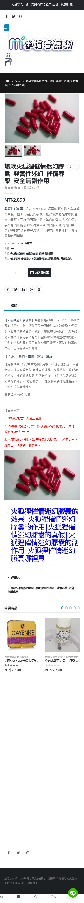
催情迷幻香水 (51, 657)
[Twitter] (14, 16)
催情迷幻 (26, 258)
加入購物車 (42, 272)
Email (39, 289)
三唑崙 (8, 784)
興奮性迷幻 (66, 258)
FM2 (6, 765)
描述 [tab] (14, 305)
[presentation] (9, 118)
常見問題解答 (12, 710)
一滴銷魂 (9, 777)
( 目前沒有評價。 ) (33, 187)
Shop (18, 81)
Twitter (15, 289)
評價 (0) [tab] (15, 577)
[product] (21, 635)
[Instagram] (21, 16)
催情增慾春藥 (10, 657)
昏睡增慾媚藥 (46, 253)
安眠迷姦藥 (32, 253)
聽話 (56, 258)
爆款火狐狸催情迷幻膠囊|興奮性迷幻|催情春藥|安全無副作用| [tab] (41, 590)
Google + (31, 289)
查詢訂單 (9, 716)
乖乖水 (8, 752)
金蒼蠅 (8, 758)
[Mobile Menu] (6, 27)
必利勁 (8, 807)
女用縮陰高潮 (22, 657)
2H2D (7, 814)
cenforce (9, 826)
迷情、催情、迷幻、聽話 (35, 356)
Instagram (28, 853)
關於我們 (9, 703)
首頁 (8, 81)
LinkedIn (23, 289)
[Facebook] (6, 16)
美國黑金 (9, 801)
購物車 (8, 728)
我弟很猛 (9, 832)
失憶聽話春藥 (17, 253)
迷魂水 (8, 771)
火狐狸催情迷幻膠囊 (42, 258)
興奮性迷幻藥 (13, 209)
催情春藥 (15, 258)
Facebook (7, 289)
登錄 (6, 735)
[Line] (73, 893)
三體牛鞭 (9, 820)
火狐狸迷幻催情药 (19, 320)
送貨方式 (9, 722)
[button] (63, 608)
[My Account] (8, 56)
